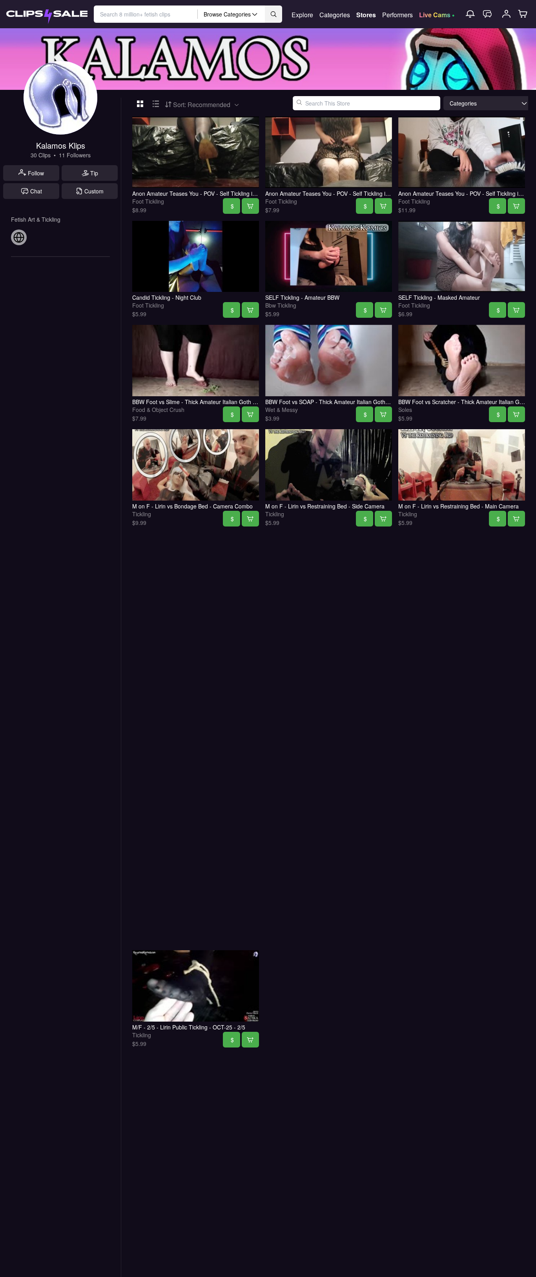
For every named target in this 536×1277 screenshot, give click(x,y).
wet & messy (281, 410)
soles (405, 410)
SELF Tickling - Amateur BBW (302, 297)
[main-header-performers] (397, 14)
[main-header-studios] (366, 14)
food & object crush (158, 410)
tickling (141, 514)
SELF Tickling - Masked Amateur (439, 297)
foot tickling (148, 201)
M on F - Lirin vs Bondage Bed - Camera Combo (192, 506)
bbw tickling (280, 305)
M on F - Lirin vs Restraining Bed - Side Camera (325, 506)
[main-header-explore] (302, 14)
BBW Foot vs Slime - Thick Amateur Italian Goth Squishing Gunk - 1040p (222, 402)
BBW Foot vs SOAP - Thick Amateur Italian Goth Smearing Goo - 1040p (354, 402)
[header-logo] (47, 14)
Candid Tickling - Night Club (166, 297)
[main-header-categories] (334, 14)
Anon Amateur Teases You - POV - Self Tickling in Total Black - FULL (217, 193)
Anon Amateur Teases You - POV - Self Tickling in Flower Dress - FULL (353, 193)
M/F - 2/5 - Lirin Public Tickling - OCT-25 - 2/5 (188, 1027)
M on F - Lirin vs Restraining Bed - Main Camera (458, 506)
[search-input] (145, 14)
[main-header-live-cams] (437, 14)
